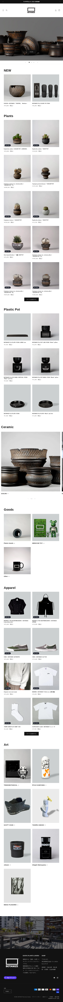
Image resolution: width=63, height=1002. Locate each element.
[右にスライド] (35, 498)
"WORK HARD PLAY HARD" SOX (12, 726)
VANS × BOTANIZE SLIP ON (39, 657)
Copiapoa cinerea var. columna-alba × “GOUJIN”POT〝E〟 (42, 255)
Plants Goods (8, 543)
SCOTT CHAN (8, 825)
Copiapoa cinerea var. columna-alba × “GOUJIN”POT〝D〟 (14, 292)
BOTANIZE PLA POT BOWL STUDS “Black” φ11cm (45, 377)
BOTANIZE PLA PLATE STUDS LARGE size (15, 342)
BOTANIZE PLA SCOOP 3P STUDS (41, 103)
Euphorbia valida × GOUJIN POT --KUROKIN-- (15, 149)
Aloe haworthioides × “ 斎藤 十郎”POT (14, 255)
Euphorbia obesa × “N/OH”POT (40, 220)
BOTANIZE (20, 996)
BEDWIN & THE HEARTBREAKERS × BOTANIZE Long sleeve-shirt (16, 621)
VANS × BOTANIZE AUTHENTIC (12, 657)
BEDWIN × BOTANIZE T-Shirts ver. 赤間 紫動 (43, 691)
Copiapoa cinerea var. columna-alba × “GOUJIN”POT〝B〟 (42, 292)
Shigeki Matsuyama (39, 865)
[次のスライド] (37, 62)
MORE (31, 52)
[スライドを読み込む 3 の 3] (34, 62)
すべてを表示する (31, 299)
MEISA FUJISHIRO (10, 905)
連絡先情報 (57, 996)
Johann (6, 865)
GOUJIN (4, 493)
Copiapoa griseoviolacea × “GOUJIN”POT (43, 183)
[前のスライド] (25, 62)
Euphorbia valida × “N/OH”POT (40, 149)
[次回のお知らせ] (60, 1)
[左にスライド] (28, 498)
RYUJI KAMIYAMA (38, 785)
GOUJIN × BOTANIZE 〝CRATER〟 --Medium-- (15, 103)
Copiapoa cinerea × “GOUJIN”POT (13, 220)
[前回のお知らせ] (3, 1)
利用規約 (51, 996)
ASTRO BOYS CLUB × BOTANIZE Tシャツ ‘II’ (43, 726)
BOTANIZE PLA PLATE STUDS (11, 413)
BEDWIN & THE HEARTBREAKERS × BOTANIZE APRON (44, 621)
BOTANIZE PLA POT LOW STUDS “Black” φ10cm (45, 342)
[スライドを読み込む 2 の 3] (31, 62)
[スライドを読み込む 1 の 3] (29, 62)
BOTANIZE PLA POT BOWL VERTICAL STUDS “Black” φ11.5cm (16, 378)
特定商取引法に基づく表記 (53, 998)
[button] (3, 10)
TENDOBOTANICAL (10, 785)
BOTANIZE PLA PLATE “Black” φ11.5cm (42, 413)
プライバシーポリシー (36, 996)
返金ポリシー (45, 996)
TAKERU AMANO (38, 825)
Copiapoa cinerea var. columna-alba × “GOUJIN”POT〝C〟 (14, 184)
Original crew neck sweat (10, 691)
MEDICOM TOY (37, 543)
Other (6, 576)
